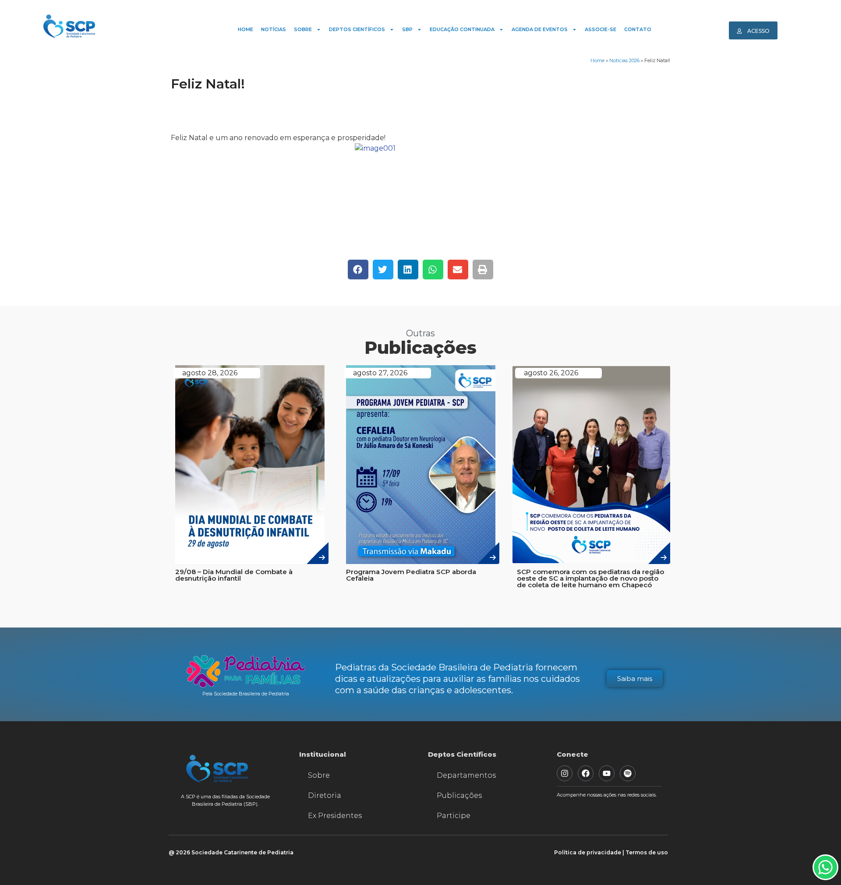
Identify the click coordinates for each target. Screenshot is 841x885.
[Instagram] (564, 773)
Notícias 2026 (624, 60)
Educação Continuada (462, 29)
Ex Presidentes (335, 815)
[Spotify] (628, 773)
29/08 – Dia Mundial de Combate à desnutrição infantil (234, 575)
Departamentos (466, 775)
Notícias (273, 29)
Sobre (303, 29)
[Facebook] (586, 773)
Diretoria (324, 795)
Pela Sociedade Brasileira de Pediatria (245, 694)
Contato (637, 29)
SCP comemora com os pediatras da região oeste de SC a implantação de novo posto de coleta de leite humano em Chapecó (590, 578)
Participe (453, 815)
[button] (358, 269)
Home (245, 29)
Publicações (459, 795)
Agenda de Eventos (540, 29)
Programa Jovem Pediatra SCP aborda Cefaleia (411, 575)
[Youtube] (607, 773)
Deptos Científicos (357, 29)
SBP (407, 29)
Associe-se (600, 29)
